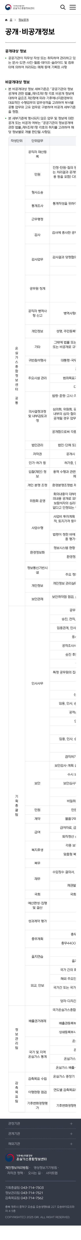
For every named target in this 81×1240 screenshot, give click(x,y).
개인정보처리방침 (16, 1168)
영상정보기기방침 (45, 1168)
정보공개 (23, 19)
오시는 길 (34, 1173)
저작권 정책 (15, 1173)
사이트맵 (52, 1173)
